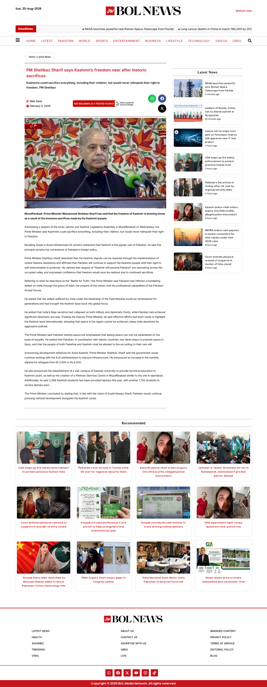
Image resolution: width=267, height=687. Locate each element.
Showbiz (38, 643)
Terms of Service (222, 643)
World (84, 41)
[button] (152, 98)
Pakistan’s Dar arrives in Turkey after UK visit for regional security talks (219, 186)
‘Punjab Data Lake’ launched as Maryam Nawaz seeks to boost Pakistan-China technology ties (43, 581)
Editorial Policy (222, 649)
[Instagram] (145, 672)
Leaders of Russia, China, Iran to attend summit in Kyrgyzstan (220, 111)
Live (123, 655)
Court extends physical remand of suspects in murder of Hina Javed (219, 260)
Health (37, 637)
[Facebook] (118, 672)
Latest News (44, 56)
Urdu (237, 41)
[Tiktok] (154, 672)
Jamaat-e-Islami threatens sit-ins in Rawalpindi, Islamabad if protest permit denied (223, 472)
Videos (221, 41)
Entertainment (126, 41)
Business (153, 41)
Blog (213, 655)
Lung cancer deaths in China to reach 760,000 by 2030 (202, 29)
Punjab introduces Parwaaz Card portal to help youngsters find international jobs (103, 526)
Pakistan (66, 41)
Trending (38, 649)
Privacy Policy (220, 637)
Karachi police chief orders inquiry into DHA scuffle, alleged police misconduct (221, 211)
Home (31, 41)
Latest (47, 41)
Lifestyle (174, 41)
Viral (35, 655)
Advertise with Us (133, 643)
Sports (102, 41)
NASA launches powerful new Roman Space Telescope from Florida (114, 29)
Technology (199, 41)
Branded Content (223, 630)
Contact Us (129, 637)
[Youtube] (136, 672)
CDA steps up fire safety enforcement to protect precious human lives (220, 161)
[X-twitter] (127, 672)
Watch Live (244, 11)
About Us (127, 630)
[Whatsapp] (109, 672)
